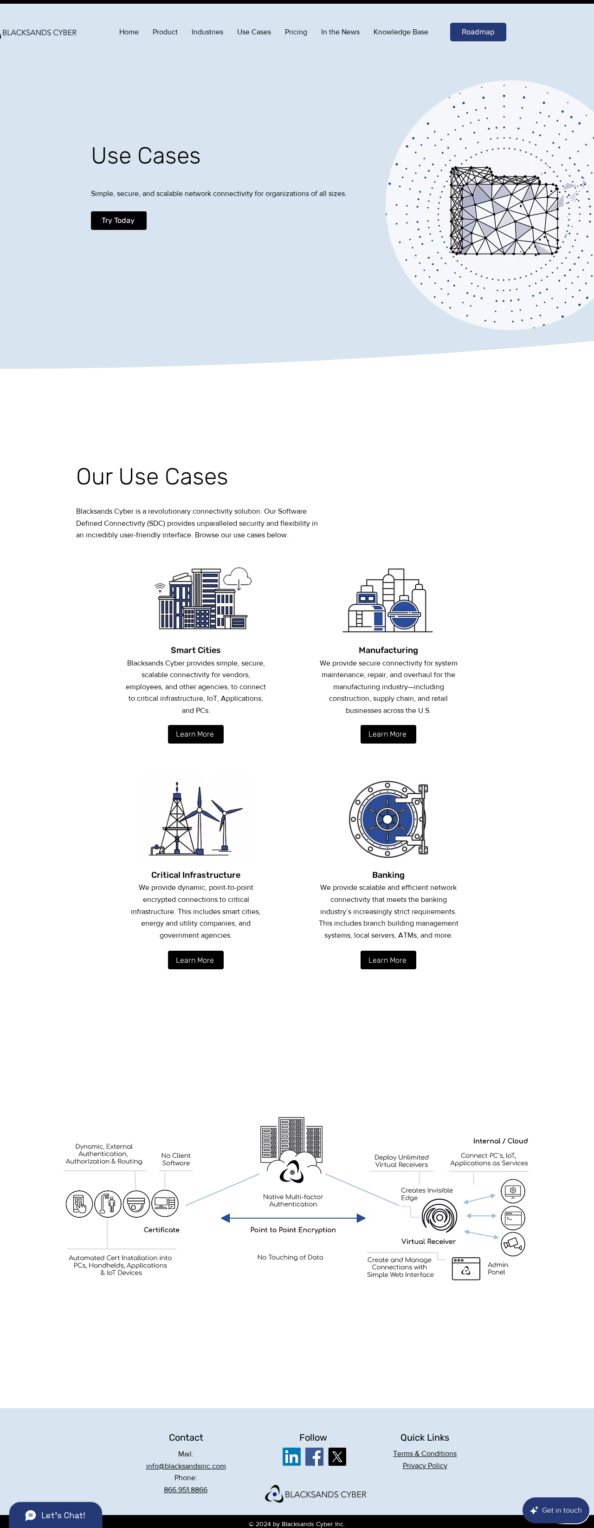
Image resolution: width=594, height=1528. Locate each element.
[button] (425, 1453)
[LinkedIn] (292, 1457)
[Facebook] (314, 1457)
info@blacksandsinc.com (186, 1466)
